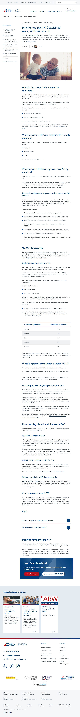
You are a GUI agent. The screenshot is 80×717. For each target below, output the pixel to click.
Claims (16, 2)
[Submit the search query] (75, 2)
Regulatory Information (6, 705)
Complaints (61, 704)
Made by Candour (7, 712)
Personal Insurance (46, 650)
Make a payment (32, 2)
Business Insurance (46, 647)
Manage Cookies (68, 705)
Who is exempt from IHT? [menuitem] (10, 54)
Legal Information (19, 705)
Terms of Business (29, 705)
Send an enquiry (32, 574)
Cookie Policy (51, 705)
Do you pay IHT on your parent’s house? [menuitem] (11, 45)
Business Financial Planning (48, 658)
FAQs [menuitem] (6, 58)
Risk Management (46, 655)
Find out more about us (16, 659)
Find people (63, 655)
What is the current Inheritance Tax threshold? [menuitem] (10, 31)
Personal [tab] (41, 11)
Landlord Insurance (46, 653)
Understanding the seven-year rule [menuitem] (10, 36)
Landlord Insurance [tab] (54, 11)
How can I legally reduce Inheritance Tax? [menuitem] (11, 49)
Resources (23, 2)
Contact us (48, 2)
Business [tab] (32, 11)
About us (10, 2)
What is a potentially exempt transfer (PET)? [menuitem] (11, 40)
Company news (64, 658)
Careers (41, 2)
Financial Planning (48, 22)
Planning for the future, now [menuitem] (11, 62)
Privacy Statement (41, 705)
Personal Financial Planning (48, 661)
